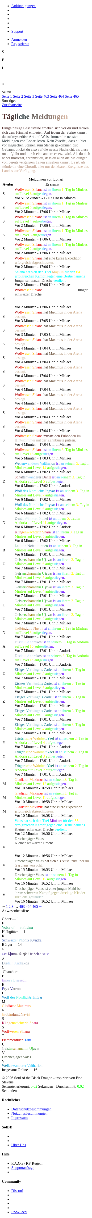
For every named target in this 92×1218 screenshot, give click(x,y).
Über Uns (18, 1145)
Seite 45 (72, 96)
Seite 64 (57, 96)
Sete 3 (29, 96)
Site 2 (18, 96)
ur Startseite (12, 105)
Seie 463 (42, 96)
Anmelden (19, 39)
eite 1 (7, 96)
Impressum (19, 1118)
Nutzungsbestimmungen (29, 1113)
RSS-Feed (19, 1212)
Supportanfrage (22, 1168)
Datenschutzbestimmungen (31, 1109)
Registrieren (20, 44)
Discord (17, 1191)
